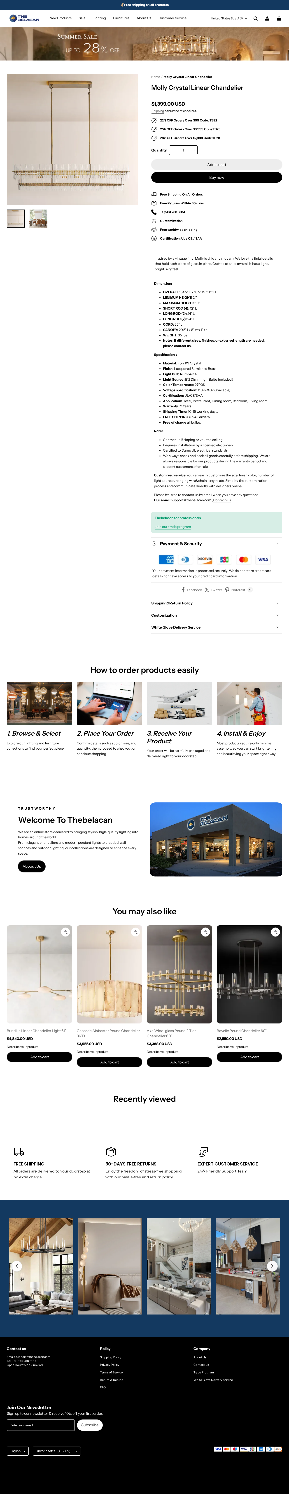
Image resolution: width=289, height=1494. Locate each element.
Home (155, 77)
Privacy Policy (109, 1364)
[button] (255, 18)
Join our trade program (173, 527)
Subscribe (89, 1425)
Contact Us (201, 1364)
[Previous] (16, 1266)
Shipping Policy (110, 1357)
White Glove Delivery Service (213, 1380)
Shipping (157, 111)
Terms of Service (111, 1372)
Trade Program (203, 1372)
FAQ (103, 1387)
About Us (199, 1357)
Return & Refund (111, 1380)
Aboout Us (32, 866)
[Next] (272, 1266)
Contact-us (222, 500)
